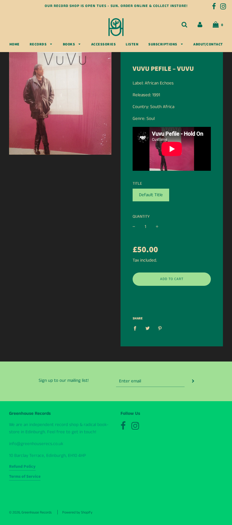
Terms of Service (24, 477)
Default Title (151, 195)
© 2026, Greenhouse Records (30, 512)
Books (69, 44)
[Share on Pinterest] (160, 328)
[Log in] (200, 24)
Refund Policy (22, 467)
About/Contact (208, 44)
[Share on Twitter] (147, 328)
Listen (132, 44)
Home (14, 44)
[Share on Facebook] (136, 328)
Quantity (141, 217)
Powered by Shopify (77, 512)
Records (38, 44)
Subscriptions (163, 44)
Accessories (103, 44)
